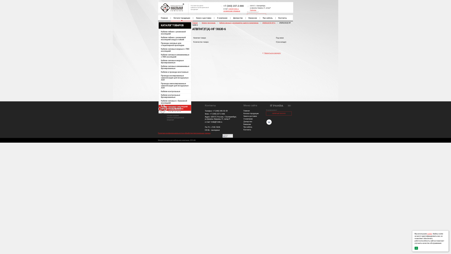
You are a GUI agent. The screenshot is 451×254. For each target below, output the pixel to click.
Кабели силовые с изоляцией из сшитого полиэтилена (239, 23)
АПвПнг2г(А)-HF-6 (269, 23)
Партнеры (253, 10)
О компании (248, 119)
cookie (429, 234)
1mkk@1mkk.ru (233, 9)
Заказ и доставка (250, 116)
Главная (195, 23)
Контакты (247, 130)
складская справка (231, 11)
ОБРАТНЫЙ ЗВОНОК (279, 113)
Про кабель (247, 127)
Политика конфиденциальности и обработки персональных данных (184, 133)
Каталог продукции (182, 18)
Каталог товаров (172, 25)
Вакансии (247, 124)
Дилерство (247, 122)
